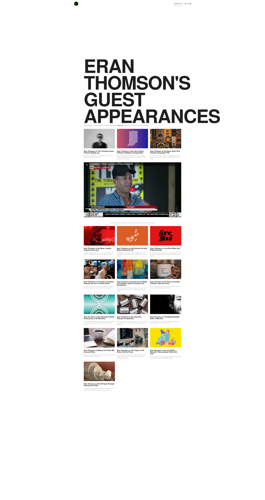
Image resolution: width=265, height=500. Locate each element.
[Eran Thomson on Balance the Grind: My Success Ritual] (99, 337)
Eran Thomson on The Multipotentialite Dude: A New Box (164, 317)
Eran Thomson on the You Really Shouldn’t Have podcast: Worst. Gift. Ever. (163, 351)
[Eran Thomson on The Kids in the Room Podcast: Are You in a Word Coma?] (99, 269)
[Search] (188, 3)
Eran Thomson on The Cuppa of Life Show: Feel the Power (130, 351)
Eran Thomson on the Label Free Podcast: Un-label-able (129, 317)
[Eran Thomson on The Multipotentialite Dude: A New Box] (165, 304)
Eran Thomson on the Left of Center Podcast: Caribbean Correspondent (130, 152)
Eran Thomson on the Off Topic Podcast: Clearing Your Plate (99, 384)
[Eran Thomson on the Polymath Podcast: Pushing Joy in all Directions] (99, 304)
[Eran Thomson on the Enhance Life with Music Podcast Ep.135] (132, 236)
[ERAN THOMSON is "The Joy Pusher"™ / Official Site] (76, 3)
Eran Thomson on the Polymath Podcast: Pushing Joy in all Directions (99, 317)
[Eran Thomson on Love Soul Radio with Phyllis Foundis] (165, 236)
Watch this (120, 125)
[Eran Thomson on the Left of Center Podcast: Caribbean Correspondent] (132, 138)
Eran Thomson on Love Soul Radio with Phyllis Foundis (165, 249)
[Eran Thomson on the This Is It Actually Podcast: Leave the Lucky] (165, 269)
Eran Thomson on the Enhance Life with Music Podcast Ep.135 (132, 249)
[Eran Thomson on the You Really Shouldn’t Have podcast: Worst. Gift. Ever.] (165, 337)
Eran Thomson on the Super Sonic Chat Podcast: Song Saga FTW (165, 152)
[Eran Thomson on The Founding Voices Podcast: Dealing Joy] (99, 138)
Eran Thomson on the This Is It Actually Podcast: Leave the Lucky (165, 282)
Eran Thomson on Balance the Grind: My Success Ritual (99, 351)
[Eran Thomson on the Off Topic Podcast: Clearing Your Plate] (99, 371)
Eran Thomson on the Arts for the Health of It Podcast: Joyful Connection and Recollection (132, 283)
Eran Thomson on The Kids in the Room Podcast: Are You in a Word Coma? (99, 282)
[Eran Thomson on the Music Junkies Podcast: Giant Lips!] (99, 236)
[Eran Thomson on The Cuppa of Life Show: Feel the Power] (132, 337)
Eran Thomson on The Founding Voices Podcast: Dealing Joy (99, 152)
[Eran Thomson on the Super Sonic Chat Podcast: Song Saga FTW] (165, 138)
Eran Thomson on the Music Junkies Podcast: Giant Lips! (97, 249)
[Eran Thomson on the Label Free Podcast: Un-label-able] (132, 304)
